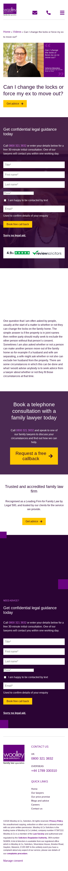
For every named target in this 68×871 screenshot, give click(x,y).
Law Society (38, 834)
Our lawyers (37, 792)
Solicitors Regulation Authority (32, 838)
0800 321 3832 (17, 145)
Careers (35, 804)
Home (6, 31)
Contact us (36, 808)
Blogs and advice (40, 800)
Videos (17, 31)
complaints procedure (17, 853)
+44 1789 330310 (44, 770)
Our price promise (40, 796)
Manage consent (13, 860)
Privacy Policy (56, 821)
